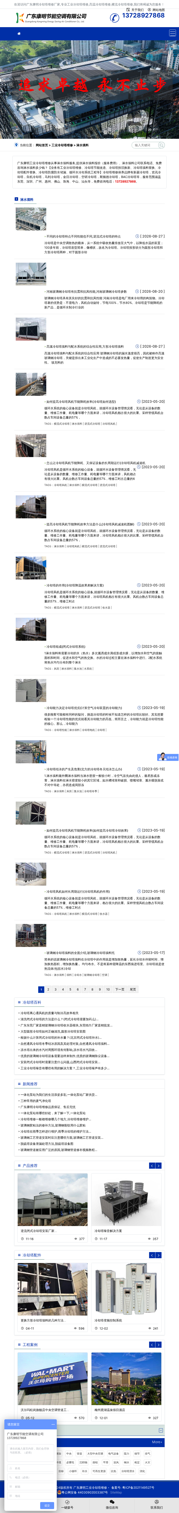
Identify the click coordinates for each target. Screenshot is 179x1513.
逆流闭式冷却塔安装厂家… (39, 1231)
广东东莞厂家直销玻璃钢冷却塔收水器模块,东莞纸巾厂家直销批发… (67, 1025)
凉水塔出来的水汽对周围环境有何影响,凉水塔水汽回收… (59, 1050)
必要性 (70, 1462)
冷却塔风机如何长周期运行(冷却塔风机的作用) (78, 891)
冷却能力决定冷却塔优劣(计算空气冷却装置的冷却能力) (84, 708)
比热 (113, 1471)
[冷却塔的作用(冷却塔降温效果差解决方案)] (31, 568)
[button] (158, 1166)
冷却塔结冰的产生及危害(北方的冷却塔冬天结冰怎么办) (84, 769)
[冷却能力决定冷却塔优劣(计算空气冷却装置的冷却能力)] (31, 690)
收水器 (106, 607)
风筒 (56, 668)
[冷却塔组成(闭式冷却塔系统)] (31, 629)
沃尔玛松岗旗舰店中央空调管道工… (45, 1410)
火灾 (147, 1462)
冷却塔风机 (108, 423)
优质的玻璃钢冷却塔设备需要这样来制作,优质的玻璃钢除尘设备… (65, 1056)
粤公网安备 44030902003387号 (85, 1492)
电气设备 (113, 1453)
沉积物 (83, 1462)
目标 (61, 1471)
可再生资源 (99, 1471)
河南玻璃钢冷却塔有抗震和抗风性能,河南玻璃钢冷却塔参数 (86, 291)
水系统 (88, 668)
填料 (69, 974)
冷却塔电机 (88, 730)
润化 (142, 1471)
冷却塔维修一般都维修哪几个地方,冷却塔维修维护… (56, 1119)
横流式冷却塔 (62, 423)
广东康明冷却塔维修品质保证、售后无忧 (48, 1107)
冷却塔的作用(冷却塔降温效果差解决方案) (75, 585)
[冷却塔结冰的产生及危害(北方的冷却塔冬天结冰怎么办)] (31, 751)
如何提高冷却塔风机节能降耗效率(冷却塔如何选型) (81, 401)
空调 (104, 974)
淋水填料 (77, 423)
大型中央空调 (95, 1453)
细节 (137, 1453)
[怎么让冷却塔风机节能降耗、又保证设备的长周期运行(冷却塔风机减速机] (31, 445)
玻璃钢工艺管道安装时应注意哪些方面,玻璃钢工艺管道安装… (62, 1137)
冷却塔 (101, 730)
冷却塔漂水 (127, 1471)
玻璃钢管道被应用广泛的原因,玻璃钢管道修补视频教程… (59, 1150)
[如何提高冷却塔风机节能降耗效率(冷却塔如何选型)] (31, 384)
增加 (58, 1453)
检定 (137, 1462)
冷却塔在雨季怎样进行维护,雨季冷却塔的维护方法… (56, 1131)
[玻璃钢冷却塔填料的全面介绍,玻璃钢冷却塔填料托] (31, 935)
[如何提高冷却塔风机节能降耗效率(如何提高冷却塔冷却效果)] (31, 813)
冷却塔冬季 (90, 791)
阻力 (126, 1453)
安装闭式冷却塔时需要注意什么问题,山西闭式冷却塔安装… (60, 1062)
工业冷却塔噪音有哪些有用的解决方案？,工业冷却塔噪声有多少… (65, 1068)
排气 (147, 1453)
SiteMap (116, 1492)
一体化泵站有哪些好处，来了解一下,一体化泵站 (53, 1113)
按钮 (95, 1462)
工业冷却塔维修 (52, 19)
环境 (58, 1462)
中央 (69, 1453)
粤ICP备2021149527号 (138, 1487)
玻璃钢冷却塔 (92, 974)
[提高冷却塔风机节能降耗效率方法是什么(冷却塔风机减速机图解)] (31, 506)
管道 (79, 1453)
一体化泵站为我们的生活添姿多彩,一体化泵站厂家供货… (59, 1094)
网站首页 (42, 145)
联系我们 (157, 1507)
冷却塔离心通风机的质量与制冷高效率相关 (50, 1013)
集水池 (78, 668)
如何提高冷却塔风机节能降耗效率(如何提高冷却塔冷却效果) (87, 830)
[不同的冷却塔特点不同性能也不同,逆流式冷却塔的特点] (31, 218)
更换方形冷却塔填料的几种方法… (43, 1320)
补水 (84, 1471)
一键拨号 (67, 1507)
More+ (157, 1442)
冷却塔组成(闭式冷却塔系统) (65, 646)
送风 (116, 1462)
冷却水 (78, 974)
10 (108, 989)
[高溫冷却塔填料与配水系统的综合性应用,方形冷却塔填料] (31, 329)
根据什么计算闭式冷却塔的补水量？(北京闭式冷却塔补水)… (61, 1037)
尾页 (133, 989)
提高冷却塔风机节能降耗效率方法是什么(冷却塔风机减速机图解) (90, 524)
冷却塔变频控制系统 (108, 1320)
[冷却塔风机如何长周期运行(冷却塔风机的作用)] (31, 874)
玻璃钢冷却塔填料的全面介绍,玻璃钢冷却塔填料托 (80, 953)
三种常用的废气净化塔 (36, 1101)
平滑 (105, 1462)
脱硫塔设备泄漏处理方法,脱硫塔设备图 (47, 1143)
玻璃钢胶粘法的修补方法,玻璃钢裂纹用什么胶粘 (53, 1125)
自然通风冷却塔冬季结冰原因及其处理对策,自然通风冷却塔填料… (65, 1043)
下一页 (119, 989)
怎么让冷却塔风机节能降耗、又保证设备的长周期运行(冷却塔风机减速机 (95, 463)
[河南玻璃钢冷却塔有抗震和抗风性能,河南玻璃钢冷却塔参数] (31, 274)
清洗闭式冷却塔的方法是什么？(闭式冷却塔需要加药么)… (60, 1019)
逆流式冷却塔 (92, 423)
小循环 (73, 1471)
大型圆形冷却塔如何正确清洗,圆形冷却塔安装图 (53, 1031)
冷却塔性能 (60, 730)
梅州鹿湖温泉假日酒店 (110, 1410)
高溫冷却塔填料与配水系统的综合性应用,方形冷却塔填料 (85, 346)
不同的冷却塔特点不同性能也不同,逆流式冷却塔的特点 (83, 236)
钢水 (126, 1462)
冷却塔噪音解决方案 (108, 1231)
